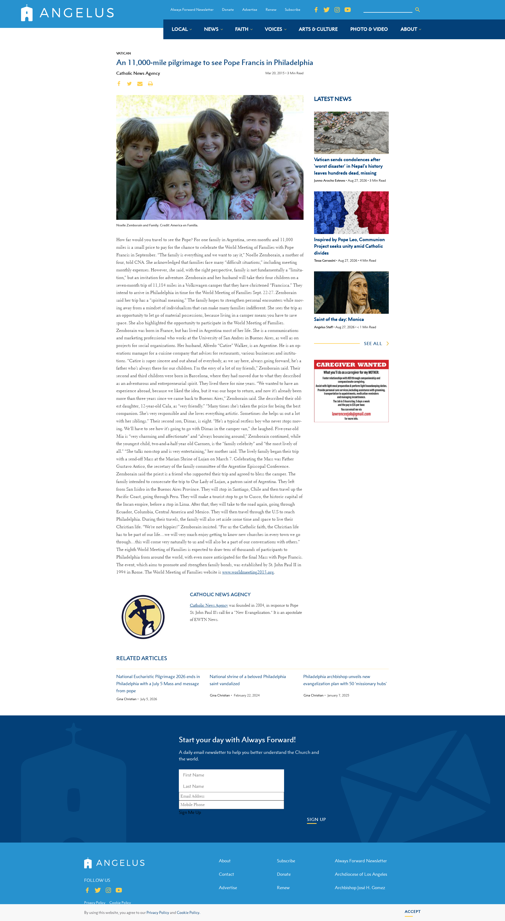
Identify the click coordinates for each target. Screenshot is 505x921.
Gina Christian (127, 699)
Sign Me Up (190, 812)
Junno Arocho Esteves (329, 180)
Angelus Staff (323, 327)
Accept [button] (413, 911)
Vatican (123, 53)
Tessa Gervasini (324, 260)
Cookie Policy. (188, 912)
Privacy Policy (158, 912)
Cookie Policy (120, 902)
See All (373, 343)
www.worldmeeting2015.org (248, 572)
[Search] (418, 10)
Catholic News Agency (138, 73)
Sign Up (316, 819)
